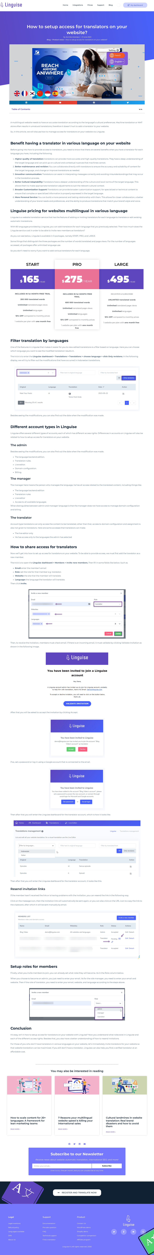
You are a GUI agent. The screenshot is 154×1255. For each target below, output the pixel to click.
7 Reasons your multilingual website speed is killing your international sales (75, 1120)
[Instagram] (143, 1232)
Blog (111, 5)
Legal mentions (14, 1223)
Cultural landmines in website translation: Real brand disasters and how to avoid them (124, 1122)
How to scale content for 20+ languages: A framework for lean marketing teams (28, 1120)
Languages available (16, 1232)
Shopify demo (82, 1232)
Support (100, 5)
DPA (10, 1236)
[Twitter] (114, 1232)
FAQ (44, 1232)
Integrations (78, 5)
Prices (90, 5)
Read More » (15, 1129)
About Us (12, 1240)
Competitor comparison (86, 1236)
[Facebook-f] (123, 1232)
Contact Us (81, 1223)
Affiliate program (84, 1240)
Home (65, 5)
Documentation (49, 1223)
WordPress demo (84, 1227)
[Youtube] (133, 1232)
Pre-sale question (49, 1227)
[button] (26, 102)
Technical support (50, 1236)
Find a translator (49, 1240)
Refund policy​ (13, 1227)
